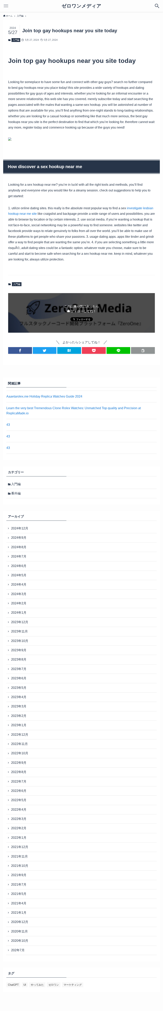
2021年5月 (18, 894)
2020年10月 (19, 940)
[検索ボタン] (157, 6)
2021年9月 (18, 875)
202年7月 (18, 950)
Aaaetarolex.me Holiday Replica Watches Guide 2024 (44, 396)
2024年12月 (19, 528)
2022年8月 (18, 772)
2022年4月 (18, 809)
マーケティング (73, 984)
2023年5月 (18, 687)
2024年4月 (18, 584)
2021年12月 (19, 847)
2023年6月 (18, 678)
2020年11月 (19, 931)
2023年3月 (18, 706)
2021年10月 (19, 865)
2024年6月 (18, 566)
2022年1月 (18, 837)
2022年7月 (18, 781)
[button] (20, 350)
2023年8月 (18, 659)
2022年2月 (18, 828)
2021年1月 (18, 912)
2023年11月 (19, 631)
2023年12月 (19, 622)
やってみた (37, 984)
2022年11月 (19, 744)
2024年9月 (18, 537)
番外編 (16, 493)
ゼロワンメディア (81, 6)
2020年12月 (19, 922)
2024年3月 (18, 594)
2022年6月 (18, 790)
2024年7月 (18, 556)
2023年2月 (18, 716)
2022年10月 (19, 753)
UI (24, 984)
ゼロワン (54, 984)
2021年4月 (18, 903)
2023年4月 (18, 697)
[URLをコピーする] (143, 350)
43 (8, 424)
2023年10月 (19, 641)
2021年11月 (19, 856)
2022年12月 (19, 734)
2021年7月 (18, 884)
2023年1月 (18, 725)
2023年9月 (18, 650)
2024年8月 (18, 547)
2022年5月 (18, 800)
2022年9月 (18, 762)
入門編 (16, 40)
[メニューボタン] (6, 6)
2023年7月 (18, 669)
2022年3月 (18, 819)
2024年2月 (18, 603)
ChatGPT (13, 984)
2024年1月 (18, 612)
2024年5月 (18, 575)
